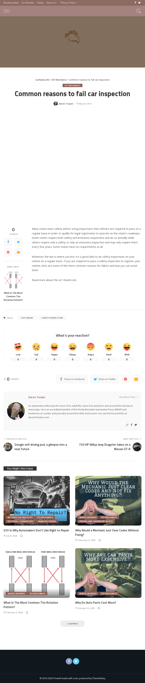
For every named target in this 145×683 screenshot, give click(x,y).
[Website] (127, 425)
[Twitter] (139, 3)
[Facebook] (135, 3)
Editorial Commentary (20, 521)
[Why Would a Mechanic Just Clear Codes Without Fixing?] (108, 501)
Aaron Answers (88, 517)
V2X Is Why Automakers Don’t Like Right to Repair (36, 530)
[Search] (137, 11)
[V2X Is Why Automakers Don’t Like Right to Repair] (37, 501)
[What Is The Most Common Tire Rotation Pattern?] (13, 280)
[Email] (18, 252)
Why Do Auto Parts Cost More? (95, 602)
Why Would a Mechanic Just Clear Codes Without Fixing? (107, 532)
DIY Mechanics (72, 85)
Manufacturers (47, 521)
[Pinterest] (8, 252)
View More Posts (127, 397)
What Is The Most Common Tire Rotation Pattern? (13, 296)
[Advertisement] (72, 43)
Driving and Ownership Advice (96, 521)
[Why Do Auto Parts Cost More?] (108, 573)
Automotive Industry (20, 517)
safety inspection (52, 317)
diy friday (27, 317)
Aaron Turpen (66, 104)
